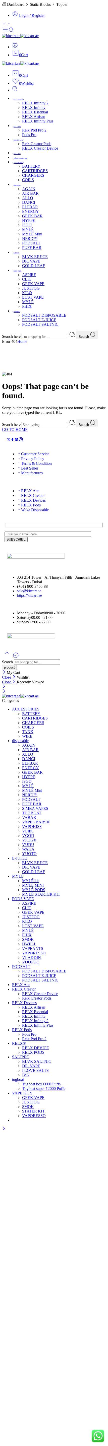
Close (7, 677)
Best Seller (29, 468)
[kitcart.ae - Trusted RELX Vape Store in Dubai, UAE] (20, 36)
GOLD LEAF (33, 266)
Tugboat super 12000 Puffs (43, 1088)
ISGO (27, 225)
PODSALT (31, 243)
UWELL (29, 944)
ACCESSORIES (18, 162)
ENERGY (30, 211)
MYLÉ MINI (33, 885)
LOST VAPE (33, 297)
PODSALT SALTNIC (40, 324)
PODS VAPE (17, 271)
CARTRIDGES (35, 171)
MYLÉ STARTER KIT (41, 894)
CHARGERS (33, 175)
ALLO (27, 198)
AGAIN (28, 189)
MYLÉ (28, 229)
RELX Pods (17, 126)
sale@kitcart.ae (29, 591)
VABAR (29, 817)
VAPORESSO (34, 953)
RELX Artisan (33, 116)
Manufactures (32, 473)
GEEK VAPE (33, 284)
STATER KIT (33, 1111)
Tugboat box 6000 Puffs (41, 1084)
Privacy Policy (32, 458)
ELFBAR (30, 207)
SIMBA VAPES (35, 808)
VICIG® (29, 840)
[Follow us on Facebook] (13, 440)
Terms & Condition (36, 463)
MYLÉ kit (30, 881)
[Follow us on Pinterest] (17, 440)
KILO (27, 293)
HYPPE (28, 220)
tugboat (18, 1079)
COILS (28, 180)
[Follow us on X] (9, 440)
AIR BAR (30, 193)
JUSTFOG (31, 288)
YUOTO (29, 853)
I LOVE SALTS (35, 1070)
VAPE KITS (22, 1093)
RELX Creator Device (40, 148)
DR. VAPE (31, 261)
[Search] (15, 90)
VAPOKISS (32, 826)
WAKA (28, 849)
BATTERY (31, 166)
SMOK (28, 939)
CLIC (26, 279)
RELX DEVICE (35, 1048)
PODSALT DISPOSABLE (44, 315)
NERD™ (29, 238)
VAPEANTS (32, 948)
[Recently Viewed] (16, 657)
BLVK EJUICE (35, 256)
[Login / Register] (15, 47)
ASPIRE (29, 275)
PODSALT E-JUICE (39, 320)
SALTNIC (20, 1057)
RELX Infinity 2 (35, 103)
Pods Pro (29, 135)
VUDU (28, 844)
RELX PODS (33, 1052)
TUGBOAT (31, 813)
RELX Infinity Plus (37, 121)
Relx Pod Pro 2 (34, 130)
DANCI (28, 202)
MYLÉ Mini (32, 234)
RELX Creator (18, 140)
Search (84, 337)
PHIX (27, 306)
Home (22, 341)
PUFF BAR (31, 247)
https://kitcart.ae (29, 595)
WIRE (27, 736)
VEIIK (27, 831)
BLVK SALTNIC (36, 1061)
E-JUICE (16, 253)
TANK (27, 732)
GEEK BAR (32, 216)
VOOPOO (30, 962)
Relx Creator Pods (36, 144)
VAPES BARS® (35, 822)
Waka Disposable (35, 510)
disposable (17, 185)
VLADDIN (31, 957)
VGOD (28, 835)
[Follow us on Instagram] (21, 440)
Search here (12, 336)
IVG (25, 1075)
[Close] (4, 672)
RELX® (19, 1043)
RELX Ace (17, 153)
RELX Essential (35, 112)
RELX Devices (18, 99)
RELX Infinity (33, 107)
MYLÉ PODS (33, 890)
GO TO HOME (15, 429)
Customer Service (35, 454)
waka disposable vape (20, 158)
